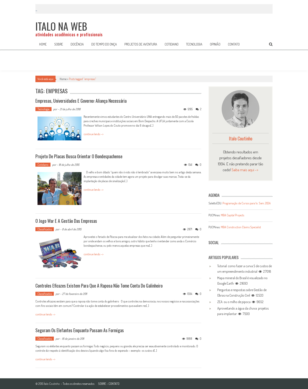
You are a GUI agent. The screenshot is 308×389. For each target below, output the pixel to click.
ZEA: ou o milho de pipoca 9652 (240, 302)
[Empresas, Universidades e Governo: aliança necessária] (60, 129)
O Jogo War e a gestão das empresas (66, 220)
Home (43, 44)
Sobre (58, 44)
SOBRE (102, 383)
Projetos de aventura (140, 44)
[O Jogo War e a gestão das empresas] (60, 253)
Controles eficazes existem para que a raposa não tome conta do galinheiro (99, 285)
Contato (234, 44)
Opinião (215, 44)
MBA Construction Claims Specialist (241, 227)
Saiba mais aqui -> (245, 169)
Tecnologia (194, 44)
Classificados (45, 229)
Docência (77, 44)
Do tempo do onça (104, 44)
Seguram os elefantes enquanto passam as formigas (79, 330)
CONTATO (114, 383)
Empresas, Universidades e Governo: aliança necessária (81, 100)
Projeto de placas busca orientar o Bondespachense (78, 156)
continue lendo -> (94, 134)
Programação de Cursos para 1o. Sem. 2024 (246, 203)
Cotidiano (172, 44)
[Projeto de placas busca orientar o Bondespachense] (60, 188)
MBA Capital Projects (232, 215)
